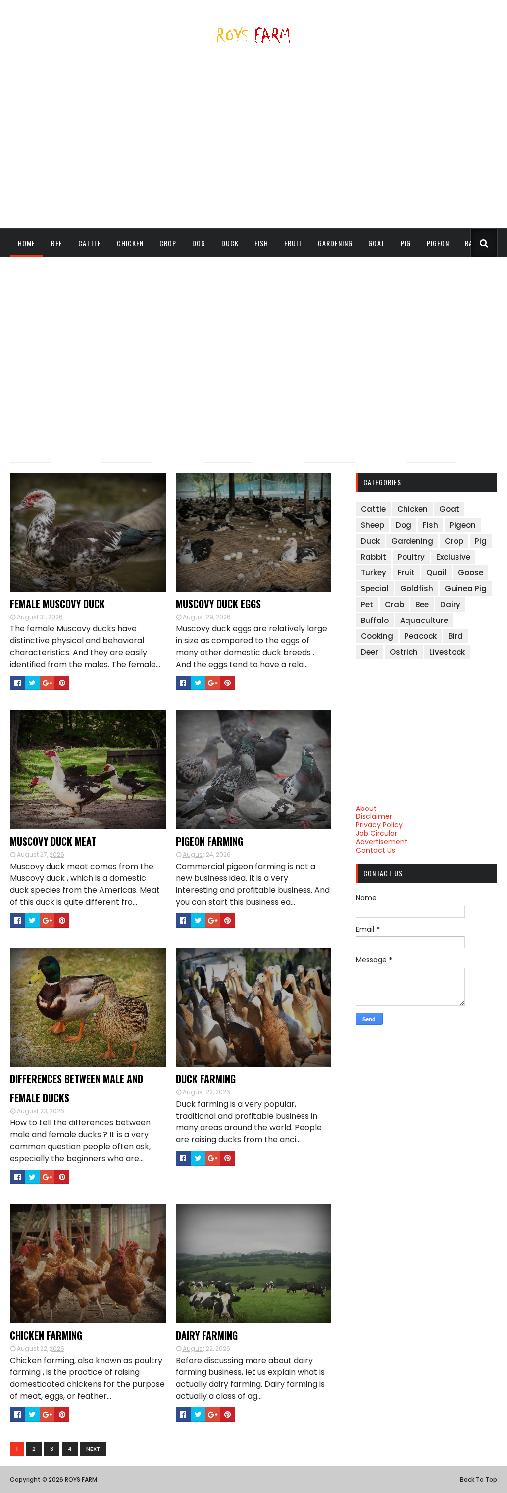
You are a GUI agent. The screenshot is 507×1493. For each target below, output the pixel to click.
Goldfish (416, 588)
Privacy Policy (379, 825)
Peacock (421, 636)
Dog (198, 243)
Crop (167, 243)
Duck (230, 243)
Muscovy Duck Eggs (218, 603)
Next (93, 1449)
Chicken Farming (46, 1335)
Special (375, 588)
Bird (455, 636)
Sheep (27, 271)
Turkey (373, 572)
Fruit (293, 243)
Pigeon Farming (209, 841)
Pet (367, 604)
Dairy (450, 604)
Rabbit (373, 557)
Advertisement (381, 842)
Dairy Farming (207, 1335)
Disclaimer (374, 816)
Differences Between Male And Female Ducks (76, 1088)
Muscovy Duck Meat (53, 841)
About (366, 808)
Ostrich (404, 652)
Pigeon (438, 243)
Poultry (411, 557)
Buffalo (375, 620)
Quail (436, 572)
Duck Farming (206, 1078)
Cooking (377, 636)
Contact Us (375, 850)
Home (26, 243)
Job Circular (376, 833)
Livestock (447, 652)
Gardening (335, 243)
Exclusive (453, 557)
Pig (406, 243)
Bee (56, 243)
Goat (376, 243)
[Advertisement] (253, 139)
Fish (261, 243)
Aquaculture (424, 620)
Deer (369, 652)
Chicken (130, 243)
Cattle (89, 243)
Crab (394, 604)
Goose (470, 572)
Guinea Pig (466, 588)
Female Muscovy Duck (57, 603)
